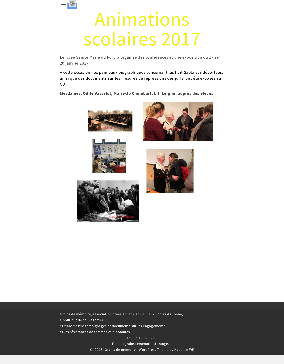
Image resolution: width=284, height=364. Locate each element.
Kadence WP (184, 349)
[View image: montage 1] (142, 161)
